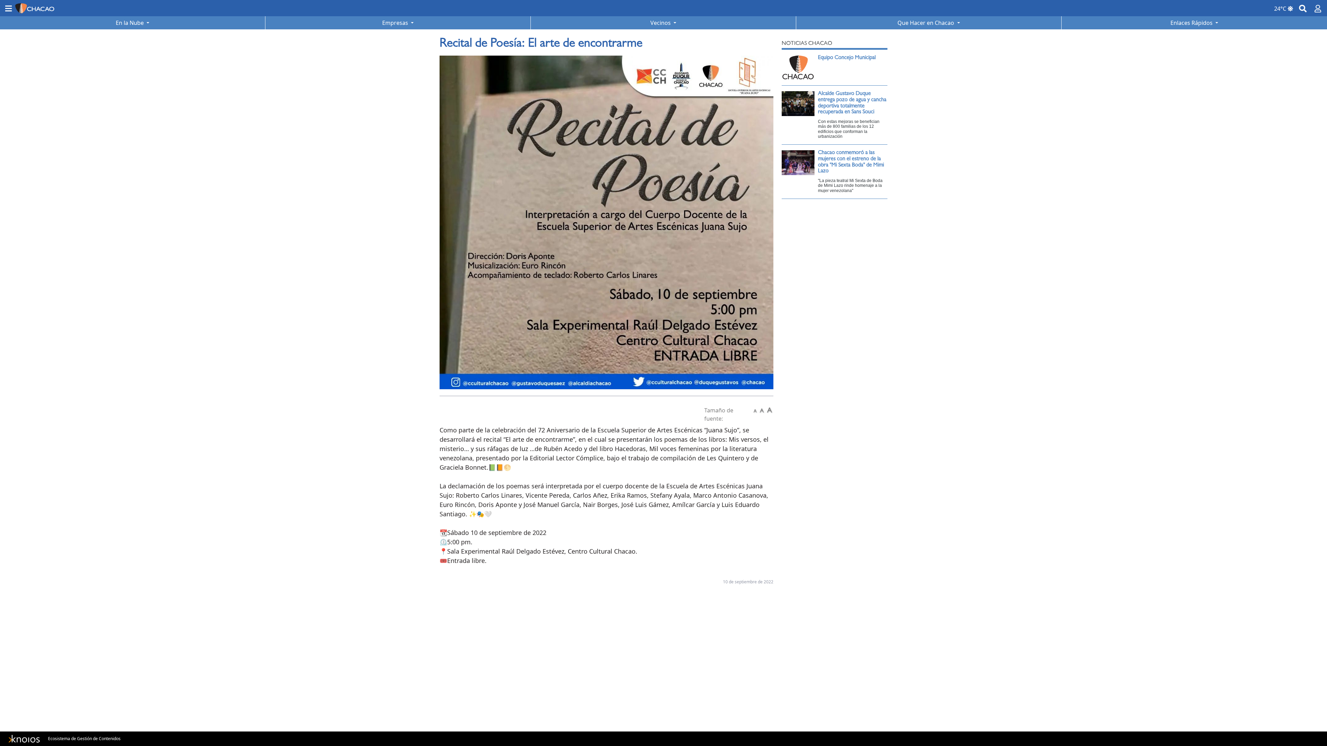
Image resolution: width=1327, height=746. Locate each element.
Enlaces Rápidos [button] (1192, 23)
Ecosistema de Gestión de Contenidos (84, 739)
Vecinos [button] (661, 23)
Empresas (396, 23)
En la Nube (130, 23)
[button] (8, 8)
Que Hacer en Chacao (926, 23)
